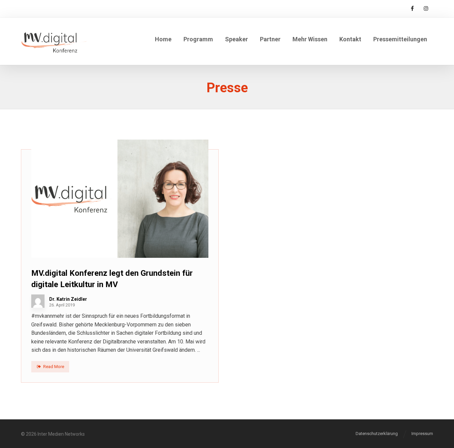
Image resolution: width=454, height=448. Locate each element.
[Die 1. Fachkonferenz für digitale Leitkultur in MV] (54, 41)
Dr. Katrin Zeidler (68, 299)
